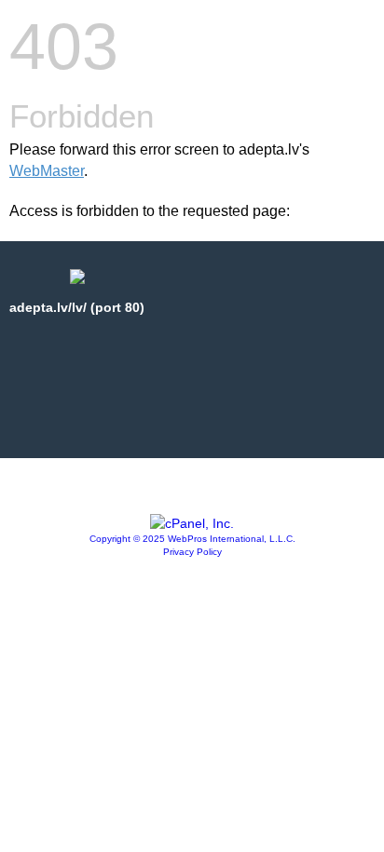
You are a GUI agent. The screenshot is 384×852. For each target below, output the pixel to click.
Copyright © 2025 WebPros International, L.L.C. (192, 539)
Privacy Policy (192, 552)
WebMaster (46, 171)
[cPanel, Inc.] (192, 523)
